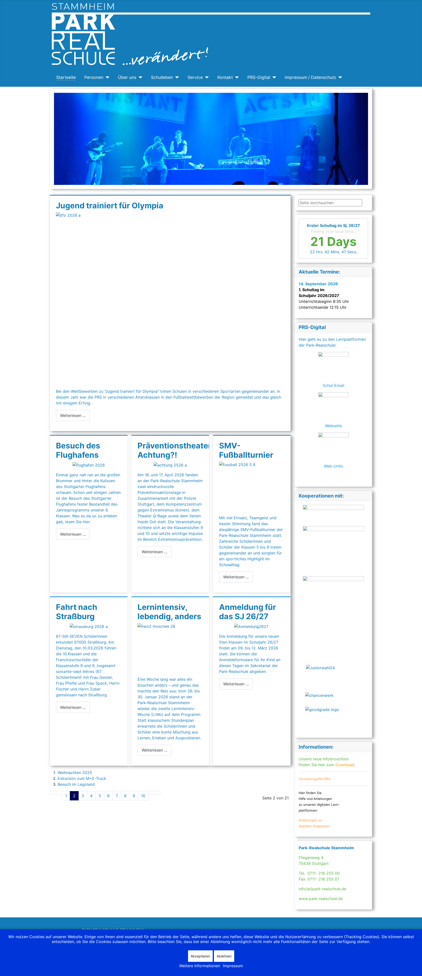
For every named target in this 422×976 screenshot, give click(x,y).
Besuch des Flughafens (78, 450)
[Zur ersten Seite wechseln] (53, 793)
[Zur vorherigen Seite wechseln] (59, 793)
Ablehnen (224, 956)
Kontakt (225, 77)
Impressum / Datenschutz (310, 77)
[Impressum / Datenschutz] (339, 77)
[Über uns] (139, 77)
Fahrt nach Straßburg (76, 611)
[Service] (206, 77)
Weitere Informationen (199, 965)
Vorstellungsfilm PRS (315, 779)
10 (143, 795)
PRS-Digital (258, 77)
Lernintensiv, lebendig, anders (169, 611)
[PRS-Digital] (273, 77)
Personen (93, 77)
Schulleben (162, 77)
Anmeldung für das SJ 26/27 (247, 611)
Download (344, 764)
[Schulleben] (176, 77)
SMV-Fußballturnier (246, 450)
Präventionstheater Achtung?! (174, 450)
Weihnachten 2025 (75, 772)
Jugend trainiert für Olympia (109, 205)
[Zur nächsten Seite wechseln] (151, 793)
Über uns (127, 77)
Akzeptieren (200, 956)
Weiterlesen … (73, 415)
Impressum (233, 965)
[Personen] (106, 77)
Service (195, 77)
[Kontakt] (236, 77)
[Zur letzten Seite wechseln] (157, 793)
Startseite (66, 77)
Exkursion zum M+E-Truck (82, 778)
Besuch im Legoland (76, 784)
